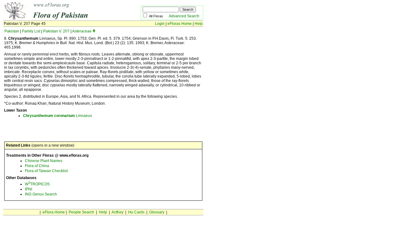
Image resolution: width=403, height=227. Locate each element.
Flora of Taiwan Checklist (46, 171)
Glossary (156, 212)
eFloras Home (179, 23)
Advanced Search (184, 16)
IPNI (28, 189)
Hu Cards (136, 212)
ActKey (117, 212)
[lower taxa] (94, 31)
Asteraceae (82, 31)
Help (199, 23)
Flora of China (37, 166)
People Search (81, 212)
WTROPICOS (37, 184)
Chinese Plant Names (43, 161)
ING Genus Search (41, 194)
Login (160, 23)
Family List (31, 31)
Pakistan (11, 31)
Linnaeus (57, 116)
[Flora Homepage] (62, 18)
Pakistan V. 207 (56, 31)
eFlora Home (54, 212)
